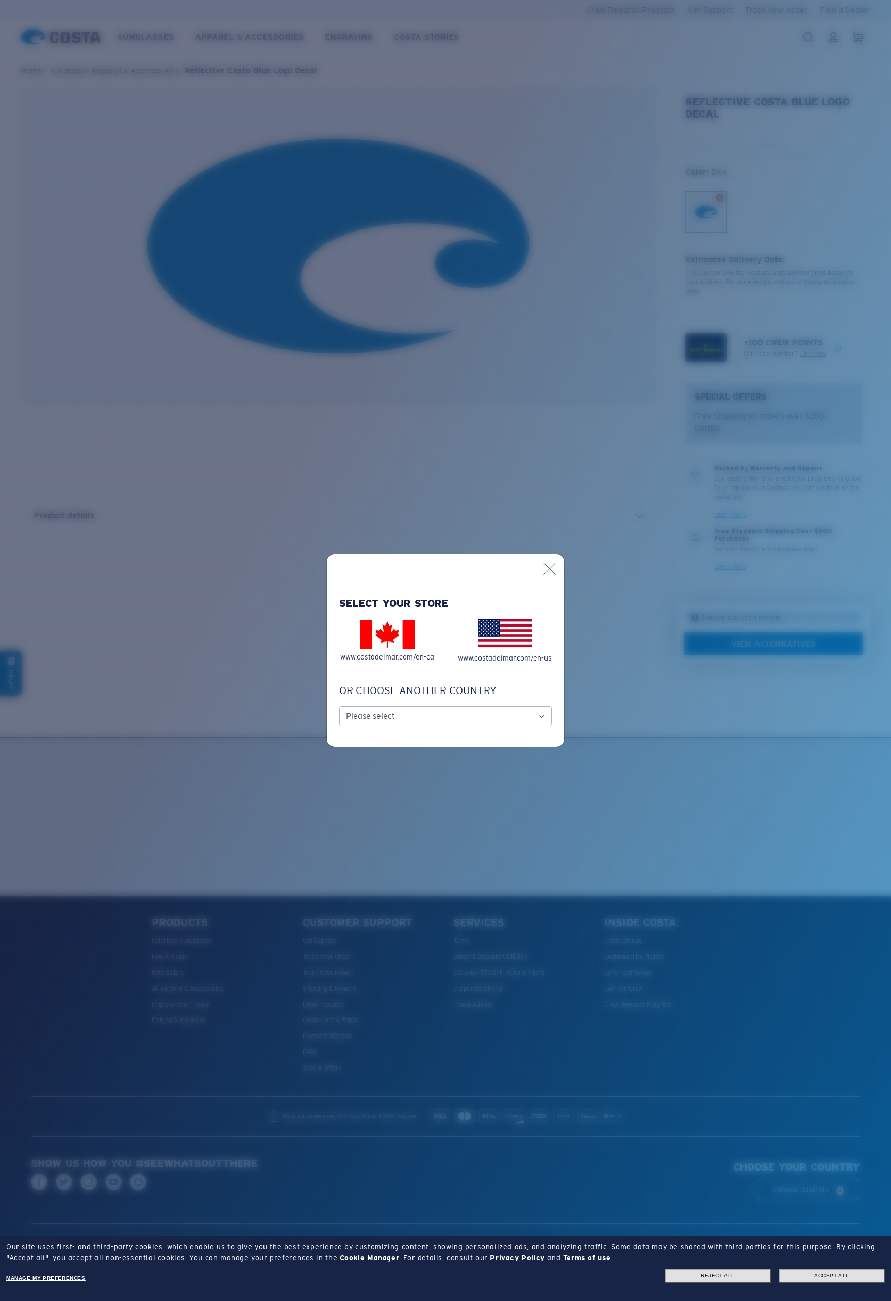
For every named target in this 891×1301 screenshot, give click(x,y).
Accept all (831, 1275)
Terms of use (587, 1258)
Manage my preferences (46, 1278)
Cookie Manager (369, 1258)
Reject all (718, 1275)
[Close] (549, 568)
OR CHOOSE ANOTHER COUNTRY (418, 690)
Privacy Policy (517, 1258)
